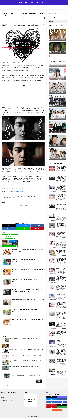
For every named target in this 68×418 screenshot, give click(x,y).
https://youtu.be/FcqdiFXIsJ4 (17, 191)
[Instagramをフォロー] (62, 402)
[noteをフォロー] (62, 405)
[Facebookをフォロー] (62, 399)
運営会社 (3, 397)
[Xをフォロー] (51, 397)
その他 (4, 202)
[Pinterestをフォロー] (51, 407)
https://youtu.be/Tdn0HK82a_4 (18, 188)
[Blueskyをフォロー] (51, 399)
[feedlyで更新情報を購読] (62, 407)
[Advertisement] (23, 93)
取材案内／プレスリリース (7, 400)
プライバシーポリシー (6, 395)
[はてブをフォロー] (51, 402)
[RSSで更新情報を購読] (57, 410)
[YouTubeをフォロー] (51, 405)
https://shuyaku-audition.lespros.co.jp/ (28, 197)
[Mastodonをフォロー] (62, 397)
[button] (41, 18)
